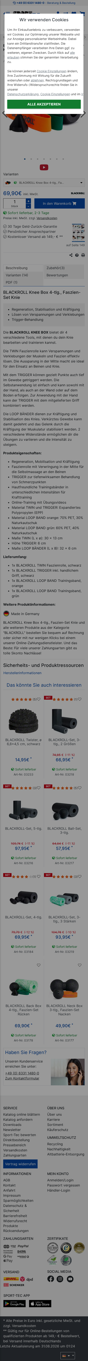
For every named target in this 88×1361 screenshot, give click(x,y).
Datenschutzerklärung (23, 94)
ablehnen (37, 80)
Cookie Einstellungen (51, 71)
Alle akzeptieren (44, 104)
